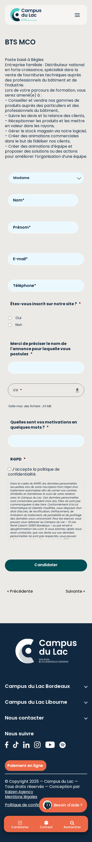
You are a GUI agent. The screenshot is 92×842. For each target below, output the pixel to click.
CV (17, 390)
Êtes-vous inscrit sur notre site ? (45, 304)
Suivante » (75, 591)
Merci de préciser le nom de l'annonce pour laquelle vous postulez (40, 349)
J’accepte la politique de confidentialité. (34, 471)
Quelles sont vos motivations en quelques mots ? (43, 425)
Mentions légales (21, 797)
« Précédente (20, 591)
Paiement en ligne (25, 765)
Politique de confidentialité (30, 805)
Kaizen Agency (19, 792)
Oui (18, 317)
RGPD (18, 459)
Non (18, 324)
